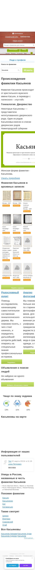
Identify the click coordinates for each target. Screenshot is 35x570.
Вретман (6, 519)
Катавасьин (7, 507)
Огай (4, 525)
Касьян (5, 498)
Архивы (8, 53)
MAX (26, 565)
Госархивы (20, 53)
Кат (4, 504)
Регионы (13, 53)
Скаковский (7, 522)
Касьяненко (7, 501)
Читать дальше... (29, 538)
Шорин (5, 516)
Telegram (13, 565)
